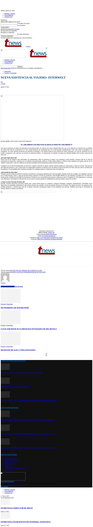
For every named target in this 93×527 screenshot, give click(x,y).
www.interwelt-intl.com (48, 236)
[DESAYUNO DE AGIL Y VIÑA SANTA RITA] (11, 345)
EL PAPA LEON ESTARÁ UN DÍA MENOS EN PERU (22, 373)
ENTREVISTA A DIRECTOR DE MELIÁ (17, 508)
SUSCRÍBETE (8, 15)
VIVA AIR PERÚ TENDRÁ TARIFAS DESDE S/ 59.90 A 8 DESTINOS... (28, 434)
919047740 (50, 232)
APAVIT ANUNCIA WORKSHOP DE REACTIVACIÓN (28, 272)
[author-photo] (5, 281)
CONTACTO (8, 17)
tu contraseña (21, 25)
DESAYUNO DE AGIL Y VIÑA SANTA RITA (18, 350)
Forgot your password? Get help (10, 29)
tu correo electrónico (23, 34)
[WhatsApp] (23, 90)
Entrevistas (7, 68)
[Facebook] (4, 90)
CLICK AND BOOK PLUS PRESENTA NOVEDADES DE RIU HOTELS (29, 329)
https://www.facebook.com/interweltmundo (49, 239)
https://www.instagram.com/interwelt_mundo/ (50, 237)
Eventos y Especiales (10, 73)
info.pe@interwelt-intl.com (49, 234)
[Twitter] (10, 90)
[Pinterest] (17, 90)
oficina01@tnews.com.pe (16, 485)
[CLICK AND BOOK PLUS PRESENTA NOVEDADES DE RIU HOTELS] (11, 323)
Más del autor (18, 286)
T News (3, 83)
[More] (30, 90)
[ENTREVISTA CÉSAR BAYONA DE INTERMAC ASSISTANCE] (5, 518)
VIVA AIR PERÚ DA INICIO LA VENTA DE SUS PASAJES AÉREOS (27, 420)
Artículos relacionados (7, 286)
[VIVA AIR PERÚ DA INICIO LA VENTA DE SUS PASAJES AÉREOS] (5, 416)
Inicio (2, 68)
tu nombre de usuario (24, 23)
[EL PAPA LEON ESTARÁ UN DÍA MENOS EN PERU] (5, 369)
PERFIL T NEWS (9, 13)
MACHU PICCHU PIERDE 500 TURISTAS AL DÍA (26, 270)
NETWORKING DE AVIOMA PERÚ (15, 308)
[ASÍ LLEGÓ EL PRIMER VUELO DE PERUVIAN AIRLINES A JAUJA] (5, 444)
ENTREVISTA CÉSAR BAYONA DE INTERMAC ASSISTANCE (26, 522)
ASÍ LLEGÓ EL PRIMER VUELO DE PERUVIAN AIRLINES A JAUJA (28, 448)
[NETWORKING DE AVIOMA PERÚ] (11, 302)
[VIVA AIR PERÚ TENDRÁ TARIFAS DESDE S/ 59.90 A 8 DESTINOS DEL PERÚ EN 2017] (5, 430)
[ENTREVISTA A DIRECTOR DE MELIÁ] (5, 504)
